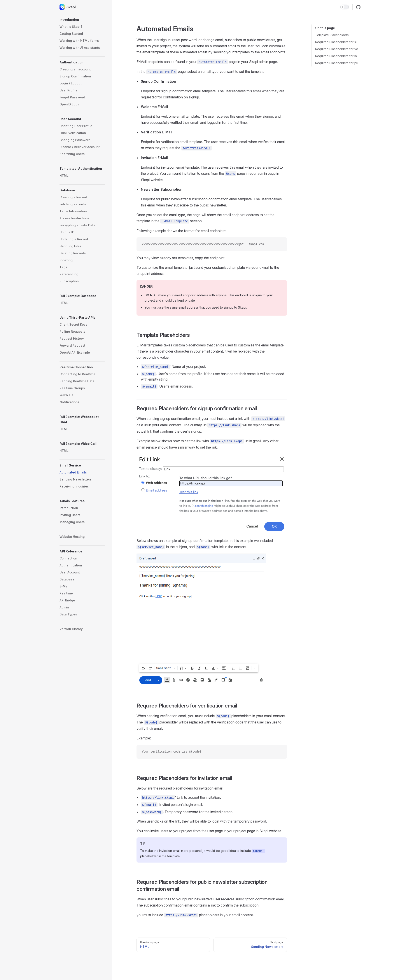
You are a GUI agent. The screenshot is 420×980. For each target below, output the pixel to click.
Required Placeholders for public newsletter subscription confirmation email (337, 63)
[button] (82, 19)
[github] (358, 7)
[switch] (344, 7)
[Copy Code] (280, 244)
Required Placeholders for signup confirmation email (337, 42)
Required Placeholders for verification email (337, 49)
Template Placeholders (332, 35)
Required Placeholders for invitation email (337, 56)
